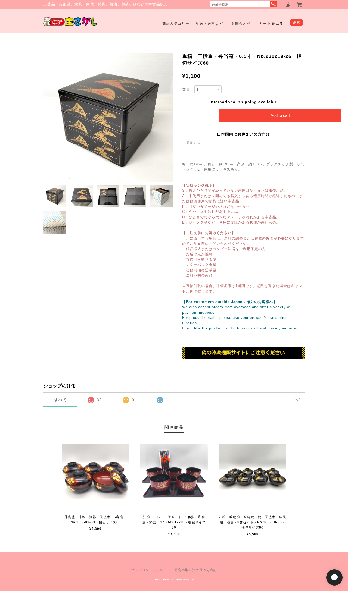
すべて (60, 400)
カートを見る (271, 23)
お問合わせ (241, 23)
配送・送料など (209, 23)
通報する (193, 143)
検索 (273, 4)
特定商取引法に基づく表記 (196, 570)
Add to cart (280, 115)
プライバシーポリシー (148, 570)
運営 (296, 22)
